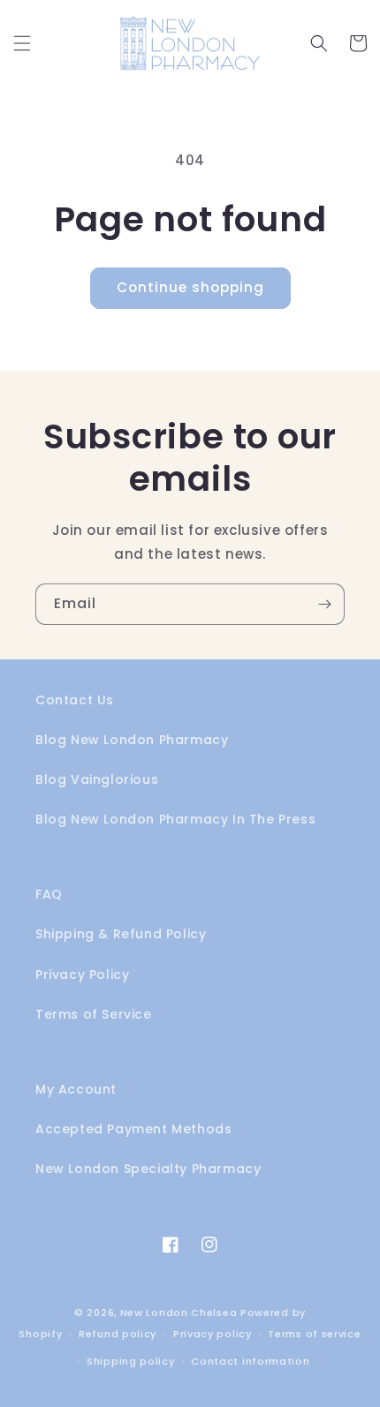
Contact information (250, 1361)
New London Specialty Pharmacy (148, 1169)
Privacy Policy (82, 974)
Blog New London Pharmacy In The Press (175, 819)
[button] (22, 43)
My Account (76, 1089)
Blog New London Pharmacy (131, 740)
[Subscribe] (324, 604)
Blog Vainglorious (96, 779)
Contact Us (74, 700)
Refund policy (117, 1334)
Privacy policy (212, 1334)
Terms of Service (93, 1014)
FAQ (49, 894)
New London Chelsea (179, 1312)
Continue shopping (190, 287)
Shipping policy (131, 1361)
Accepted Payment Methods (133, 1129)
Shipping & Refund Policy (120, 934)
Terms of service (314, 1334)
